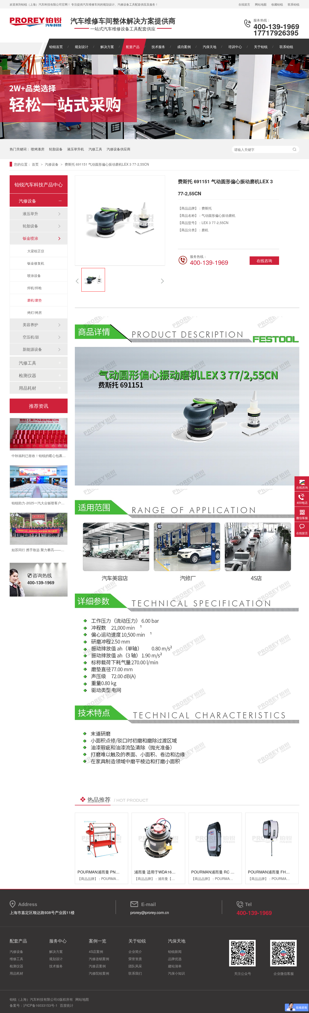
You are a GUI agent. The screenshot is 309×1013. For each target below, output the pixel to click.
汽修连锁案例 (99, 958)
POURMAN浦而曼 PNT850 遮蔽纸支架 (111, 872)
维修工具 (16, 958)
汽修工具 (95, 149)
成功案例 (184, 46)
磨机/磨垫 (34, 300)
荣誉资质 (135, 958)
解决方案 (107, 46)
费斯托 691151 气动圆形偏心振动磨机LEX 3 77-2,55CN (107, 164)
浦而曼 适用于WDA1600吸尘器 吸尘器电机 (171, 872)
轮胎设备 (56, 149)
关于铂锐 (260, 46)
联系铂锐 (293, 4)
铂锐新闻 (175, 951)
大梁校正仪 (35, 250)
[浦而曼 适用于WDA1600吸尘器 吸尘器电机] (158, 839)
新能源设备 (32, 349)
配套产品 (133, 46)
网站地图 (261, 4)
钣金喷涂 (30, 238)
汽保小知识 (176, 973)
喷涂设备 (34, 275)
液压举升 (30, 213)
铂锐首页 (56, 46)
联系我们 (135, 973)
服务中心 (58, 940)
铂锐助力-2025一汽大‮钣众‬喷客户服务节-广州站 (47, 493)
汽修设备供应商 (118, 149)
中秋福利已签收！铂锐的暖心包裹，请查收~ (45, 445)
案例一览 (97, 940)
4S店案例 (96, 951)
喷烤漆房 (37, 149)
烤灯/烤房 (34, 312)
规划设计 (81, 46)
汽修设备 (52, 164)
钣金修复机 (35, 263)
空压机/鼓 (31, 337)
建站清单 (175, 966)
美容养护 (30, 324)
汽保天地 (209, 46)
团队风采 (135, 966)
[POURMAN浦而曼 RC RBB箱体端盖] (215, 839)
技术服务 (158, 46)
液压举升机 (75, 149)
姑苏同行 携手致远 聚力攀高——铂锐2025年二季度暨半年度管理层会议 (65, 539)
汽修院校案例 (99, 973)
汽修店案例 (97, 966)
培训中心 (235, 46)
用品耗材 (27, 388)
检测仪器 (27, 375)
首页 (36, 164)
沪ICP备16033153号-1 (40, 1005)
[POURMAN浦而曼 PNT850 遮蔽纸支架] (101, 839)
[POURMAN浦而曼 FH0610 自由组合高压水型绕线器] (272, 839)
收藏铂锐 (277, 4)
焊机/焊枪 (34, 287)
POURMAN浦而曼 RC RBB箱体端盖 (222, 872)
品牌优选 (175, 958)
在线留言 (244, 4)
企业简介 (135, 951)
